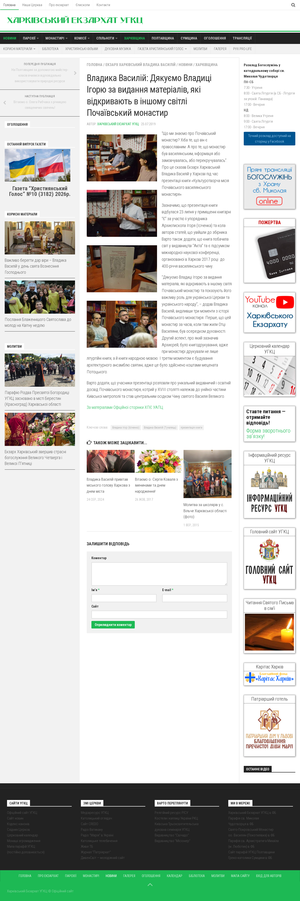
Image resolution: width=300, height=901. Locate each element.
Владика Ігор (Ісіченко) (125, 427)
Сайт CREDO (89, 824)
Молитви (200, 49)
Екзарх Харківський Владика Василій (140, 64)
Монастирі (54, 38)
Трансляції (242, 38)
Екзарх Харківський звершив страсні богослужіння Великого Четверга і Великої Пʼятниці (35, 457)
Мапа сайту (240, 876)
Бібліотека (50, 49)
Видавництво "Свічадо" (172, 835)
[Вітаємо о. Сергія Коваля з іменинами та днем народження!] (159, 461)
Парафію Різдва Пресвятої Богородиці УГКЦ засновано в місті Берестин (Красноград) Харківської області (37, 398)
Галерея (220, 49)
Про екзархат (59, 5)
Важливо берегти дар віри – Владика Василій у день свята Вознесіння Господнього (35, 266)
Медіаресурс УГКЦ (95, 813)
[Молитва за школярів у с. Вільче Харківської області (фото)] (208, 474)
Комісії (80, 38)
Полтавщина (163, 38)
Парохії (29, 38)
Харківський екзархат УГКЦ (118, 124)
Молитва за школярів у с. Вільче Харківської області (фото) (205, 510)
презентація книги (191, 427)
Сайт (95, 606)
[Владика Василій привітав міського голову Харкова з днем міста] (111, 461)
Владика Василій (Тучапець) (160, 427)
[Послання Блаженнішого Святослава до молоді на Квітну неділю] (40, 297)
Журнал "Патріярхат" (96, 852)
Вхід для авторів (268, 876)
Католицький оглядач (96, 818)
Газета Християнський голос (161, 49)
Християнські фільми (81, 49)
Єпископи (83, 5)
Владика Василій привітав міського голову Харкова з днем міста (108, 485)
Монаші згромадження (23, 841)
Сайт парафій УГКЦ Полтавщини (251, 852)
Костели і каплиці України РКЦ (176, 818)
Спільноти (105, 38)
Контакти (103, 5)
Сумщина (189, 38)
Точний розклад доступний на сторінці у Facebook (269, 139)
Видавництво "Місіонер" (172, 841)
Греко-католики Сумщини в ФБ (250, 858)
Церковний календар (22, 835)
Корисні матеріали (17, 49)
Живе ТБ (87, 846)
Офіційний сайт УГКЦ (22, 813)
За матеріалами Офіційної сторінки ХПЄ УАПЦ (125, 407)
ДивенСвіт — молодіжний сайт (103, 858)
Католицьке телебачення (99, 841)
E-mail (167, 590)
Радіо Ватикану (92, 829)
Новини (9, 38)
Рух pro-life (242, 49)
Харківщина (134, 38)
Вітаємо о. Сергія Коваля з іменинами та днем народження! (156, 485)
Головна (9, 5)
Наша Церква (32, 5)
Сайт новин (15, 818)
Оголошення (215, 38)
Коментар (98, 558)
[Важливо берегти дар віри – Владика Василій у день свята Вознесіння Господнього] (40, 237)
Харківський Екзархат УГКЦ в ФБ (252, 813)
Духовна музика (118, 49)
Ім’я (95, 590)
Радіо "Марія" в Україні (97, 835)
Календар (174, 876)
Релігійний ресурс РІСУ (171, 813)
